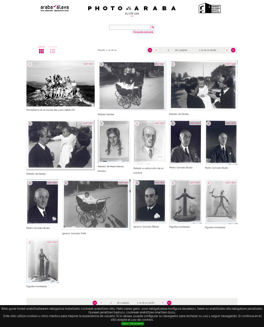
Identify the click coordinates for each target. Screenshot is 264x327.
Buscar (153, 27)
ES (131, 13)
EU (126, 13)
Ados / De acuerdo (132, 323)
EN (137, 13)
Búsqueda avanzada (143, 32)
